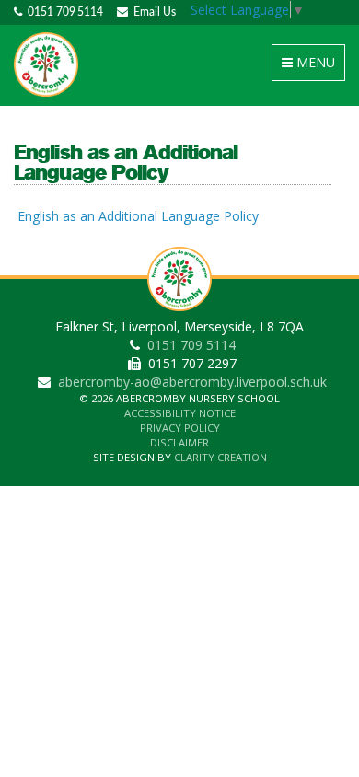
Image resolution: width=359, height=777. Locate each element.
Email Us (152, 11)
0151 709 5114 (62, 11)
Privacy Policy (180, 428)
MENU (311, 66)
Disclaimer (179, 442)
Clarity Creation (220, 457)
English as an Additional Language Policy (138, 216)
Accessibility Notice (180, 413)
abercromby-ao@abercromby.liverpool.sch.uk (192, 381)
